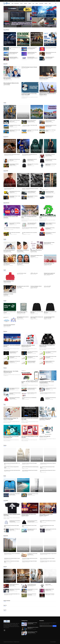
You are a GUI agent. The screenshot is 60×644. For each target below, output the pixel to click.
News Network (14, 0)
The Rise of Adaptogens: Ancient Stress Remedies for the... (9, 458)
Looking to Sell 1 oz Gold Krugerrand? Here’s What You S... (14, 361)
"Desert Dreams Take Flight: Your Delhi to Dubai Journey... (14, 130)
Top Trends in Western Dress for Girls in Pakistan (50, 150)
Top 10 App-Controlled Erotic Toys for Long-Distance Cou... (29, 233)
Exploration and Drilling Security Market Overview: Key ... (49, 361)
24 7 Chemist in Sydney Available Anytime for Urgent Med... (36, 489)
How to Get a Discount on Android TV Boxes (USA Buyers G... (50, 233)
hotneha (23, 228)
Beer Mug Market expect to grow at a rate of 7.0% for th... (23, 317)
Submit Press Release (19, 0)
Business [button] (25, 3)
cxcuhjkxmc (46, 229)
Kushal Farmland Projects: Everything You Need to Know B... (50, 548)
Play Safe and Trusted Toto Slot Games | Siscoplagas (29, 463)
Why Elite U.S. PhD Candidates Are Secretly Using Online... (46, 78)
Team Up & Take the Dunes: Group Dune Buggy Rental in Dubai (50, 125)
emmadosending (5, 252)
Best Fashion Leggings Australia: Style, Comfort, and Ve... (50, 529)
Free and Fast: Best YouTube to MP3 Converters (11, 217)
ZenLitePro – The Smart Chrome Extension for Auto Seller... (30, 188)
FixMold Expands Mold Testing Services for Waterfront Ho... (13, 53)
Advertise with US (29, 0)
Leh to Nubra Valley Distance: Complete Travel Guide (14, 125)
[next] (30, 16)
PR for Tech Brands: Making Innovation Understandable (11, 84)
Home (12, 3)
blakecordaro (41, 393)
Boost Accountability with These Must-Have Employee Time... (11, 437)
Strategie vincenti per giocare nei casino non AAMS (14, 585)
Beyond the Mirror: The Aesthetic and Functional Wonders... (23, 251)
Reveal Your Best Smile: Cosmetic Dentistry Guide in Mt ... (49, 243)
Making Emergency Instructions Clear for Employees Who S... (47, 94)
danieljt (4, 326)
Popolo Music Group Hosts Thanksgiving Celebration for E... (14, 57)
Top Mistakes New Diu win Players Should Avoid (47, 217)
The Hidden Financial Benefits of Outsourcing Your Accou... (31, 388)
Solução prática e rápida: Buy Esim (9, 489)
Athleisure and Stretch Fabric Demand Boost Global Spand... (50, 459)
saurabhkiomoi (29, 122)
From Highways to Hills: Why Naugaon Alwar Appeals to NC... (23, 549)
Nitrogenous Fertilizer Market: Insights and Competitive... (14, 357)
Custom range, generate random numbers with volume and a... (31, 223)
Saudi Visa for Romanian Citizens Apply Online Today (32, 130)
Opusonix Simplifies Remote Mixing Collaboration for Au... (50, 25)
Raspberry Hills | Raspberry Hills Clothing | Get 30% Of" (9, 184)
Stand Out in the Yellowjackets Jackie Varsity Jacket (14, 159)
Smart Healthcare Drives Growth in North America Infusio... (12, 470)
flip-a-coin (28, 224)
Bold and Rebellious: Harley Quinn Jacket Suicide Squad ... (50, 155)
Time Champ (5, 438)
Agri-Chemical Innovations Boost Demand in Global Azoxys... (47, 467)
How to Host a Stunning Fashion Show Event (29, 217)
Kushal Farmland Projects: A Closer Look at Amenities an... (12, 553)
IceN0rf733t (46, 585)
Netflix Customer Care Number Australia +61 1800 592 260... (36, 580)
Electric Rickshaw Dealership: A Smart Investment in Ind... (14, 191)
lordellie (28, 586)
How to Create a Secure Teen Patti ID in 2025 (14, 233)
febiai (10, 394)
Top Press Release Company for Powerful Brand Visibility (49, 57)
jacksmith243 (11, 122)
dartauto (10, 197)
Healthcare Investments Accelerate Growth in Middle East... (11, 526)
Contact (4, 0)
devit (4, 218)
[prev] (5, 16)
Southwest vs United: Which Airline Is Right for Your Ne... (14, 121)
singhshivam (5, 554)
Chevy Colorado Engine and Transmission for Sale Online (23, 184)
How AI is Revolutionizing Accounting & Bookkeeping (14, 393)
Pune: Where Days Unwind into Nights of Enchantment (29, 227)
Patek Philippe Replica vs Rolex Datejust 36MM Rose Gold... (50, 164)
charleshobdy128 (29, 633)
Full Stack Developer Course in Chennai (29, 67)
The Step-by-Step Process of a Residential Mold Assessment (31, 585)
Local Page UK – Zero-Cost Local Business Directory (12, 346)
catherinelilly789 (19, 313)
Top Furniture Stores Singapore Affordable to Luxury (23, 580)
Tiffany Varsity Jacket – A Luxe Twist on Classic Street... (32, 164)
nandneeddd (23, 126)
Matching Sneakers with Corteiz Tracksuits (22, 150)
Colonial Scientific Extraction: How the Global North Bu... (32, 494)
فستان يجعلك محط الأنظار (34, 273)
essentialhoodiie (19, 460)
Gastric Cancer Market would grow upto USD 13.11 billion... (36, 317)
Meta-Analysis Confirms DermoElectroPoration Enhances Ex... (32, 57)
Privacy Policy (8, 0)
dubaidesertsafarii (47, 131)
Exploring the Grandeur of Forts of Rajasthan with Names (50, 121)
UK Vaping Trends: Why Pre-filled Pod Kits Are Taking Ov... (12, 154)
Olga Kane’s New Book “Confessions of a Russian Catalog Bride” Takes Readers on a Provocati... (43, 15)
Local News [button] (41, 3)
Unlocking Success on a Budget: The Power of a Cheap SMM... (11, 419)
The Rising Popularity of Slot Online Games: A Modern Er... (48, 463)
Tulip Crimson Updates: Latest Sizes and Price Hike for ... (9, 549)
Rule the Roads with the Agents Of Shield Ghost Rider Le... (32, 159)
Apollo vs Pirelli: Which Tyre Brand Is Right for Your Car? (32, 196)
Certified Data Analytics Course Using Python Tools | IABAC (29, 94)
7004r (41, 188)
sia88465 (46, 460)
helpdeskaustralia (33, 581)
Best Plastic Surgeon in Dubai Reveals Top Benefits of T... (23, 264)
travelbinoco (10, 131)
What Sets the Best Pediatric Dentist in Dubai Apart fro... (36, 256)
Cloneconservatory (29, 595)
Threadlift (18, 265)
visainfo (28, 131)
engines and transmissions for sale (9, 188)
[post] (18, 16)
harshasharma (47, 353)
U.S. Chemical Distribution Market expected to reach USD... (49, 317)
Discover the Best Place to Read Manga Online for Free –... (14, 223)
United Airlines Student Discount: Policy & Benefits (9, 116)
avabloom (5, 313)
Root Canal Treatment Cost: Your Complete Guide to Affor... (49, 264)
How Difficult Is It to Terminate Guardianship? (8, 294)
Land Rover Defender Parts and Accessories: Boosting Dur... (31, 191)
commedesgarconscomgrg (12, 522)
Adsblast (28, 555)
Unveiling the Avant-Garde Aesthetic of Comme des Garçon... (14, 521)
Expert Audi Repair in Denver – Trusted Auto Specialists (14, 196)
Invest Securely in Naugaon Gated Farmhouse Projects (29, 558)
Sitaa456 (23, 468)
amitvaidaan (10, 165)
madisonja (5, 189)
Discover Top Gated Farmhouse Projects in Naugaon (47, 558)
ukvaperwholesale (6, 155)
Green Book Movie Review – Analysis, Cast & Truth (22, 43)
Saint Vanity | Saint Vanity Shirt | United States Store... (36, 312)
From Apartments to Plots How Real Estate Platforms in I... (32, 554)
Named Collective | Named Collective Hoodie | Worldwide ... (14, 398)
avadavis (31, 252)
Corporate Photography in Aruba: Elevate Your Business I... (23, 489)
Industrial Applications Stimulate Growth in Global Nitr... (30, 470)
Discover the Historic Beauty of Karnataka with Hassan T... (31, 121)
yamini (10, 495)
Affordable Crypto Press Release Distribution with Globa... (8, 42)
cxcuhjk (4, 516)
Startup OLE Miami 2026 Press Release (50, 47)
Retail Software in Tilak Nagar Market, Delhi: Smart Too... (14, 589)
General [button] (46, 3)
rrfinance (28, 393)
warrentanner (23, 218)
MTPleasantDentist (46, 244)
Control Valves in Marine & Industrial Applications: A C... (32, 352)
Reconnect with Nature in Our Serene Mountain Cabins (32, 589)
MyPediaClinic (32, 257)
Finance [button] (29, 3)
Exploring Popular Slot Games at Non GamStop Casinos (29, 515)
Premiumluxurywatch (47, 165)
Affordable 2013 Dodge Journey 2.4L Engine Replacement (35, 183)
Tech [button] (33, 3)
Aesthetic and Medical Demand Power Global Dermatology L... (30, 467)
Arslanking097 (32, 313)
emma (44, 275)
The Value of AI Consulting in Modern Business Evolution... (14, 494)
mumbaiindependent (6, 229)
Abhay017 (23, 399)
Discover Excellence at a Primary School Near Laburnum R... (11, 78)
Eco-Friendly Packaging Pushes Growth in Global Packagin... (47, 526)
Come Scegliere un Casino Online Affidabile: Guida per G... (46, 515)
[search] (55, 3)
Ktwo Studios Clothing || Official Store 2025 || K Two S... (50, 398)
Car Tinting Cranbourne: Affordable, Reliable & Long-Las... (49, 183)
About (11, 0)
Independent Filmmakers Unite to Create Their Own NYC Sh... (32, 53)
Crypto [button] (21, 3)
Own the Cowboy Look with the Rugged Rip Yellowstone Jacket (50, 159)
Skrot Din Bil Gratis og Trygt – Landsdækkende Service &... (49, 196)
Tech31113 (23, 438)
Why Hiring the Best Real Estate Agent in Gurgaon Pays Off (48, 553)
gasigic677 (31, 288)
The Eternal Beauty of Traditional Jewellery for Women (14, 164)
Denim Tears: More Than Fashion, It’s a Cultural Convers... (47, 346)
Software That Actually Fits (44, 436)
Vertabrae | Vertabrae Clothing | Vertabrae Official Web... (12, 515)
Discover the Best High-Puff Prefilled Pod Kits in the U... (29, 154)
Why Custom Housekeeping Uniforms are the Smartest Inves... (9, 579)
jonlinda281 (23, 464)
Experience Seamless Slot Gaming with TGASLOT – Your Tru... (12, 463)
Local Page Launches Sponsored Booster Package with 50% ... (32, 48)
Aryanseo (5, 468)
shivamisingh (23, 189)
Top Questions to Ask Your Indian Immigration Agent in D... (23, 116)
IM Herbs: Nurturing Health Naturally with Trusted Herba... (36, 459)
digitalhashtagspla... (6, 265)
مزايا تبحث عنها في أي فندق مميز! (21, 273)
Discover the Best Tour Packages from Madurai (35, 116)
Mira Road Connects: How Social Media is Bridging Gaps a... (12, 228)
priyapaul (18, 288)
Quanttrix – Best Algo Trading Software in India (30, 382)
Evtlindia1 (10, 530)
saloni (40, 420)
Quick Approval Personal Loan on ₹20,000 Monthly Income (29, 398)
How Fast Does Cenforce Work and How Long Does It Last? (9, 251)
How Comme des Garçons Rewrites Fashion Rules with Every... (32, 521)
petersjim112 (46, 234)
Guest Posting (24, 0)
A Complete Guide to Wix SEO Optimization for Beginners (45, 419)
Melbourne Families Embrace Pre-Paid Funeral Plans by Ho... (50, 53)
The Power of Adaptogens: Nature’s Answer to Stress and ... (36, 287)
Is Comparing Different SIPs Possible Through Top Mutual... (46, 382)
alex (5, 25)
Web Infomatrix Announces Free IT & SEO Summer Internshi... (49, 42)
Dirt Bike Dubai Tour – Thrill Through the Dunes (50, 130)
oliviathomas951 (29, 624)
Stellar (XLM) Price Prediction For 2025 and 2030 (10, 312)
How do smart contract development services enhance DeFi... (9, 325)
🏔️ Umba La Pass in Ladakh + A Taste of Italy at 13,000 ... (30, 125)
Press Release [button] (16, 3)
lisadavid (32, 460)
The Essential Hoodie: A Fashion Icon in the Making (22, 459)
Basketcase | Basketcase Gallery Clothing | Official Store (9, 281)
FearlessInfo (28, 495)
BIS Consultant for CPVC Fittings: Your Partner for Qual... (14, 529)
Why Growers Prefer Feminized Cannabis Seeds (31, 594)
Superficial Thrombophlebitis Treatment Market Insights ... (31, 361)
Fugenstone (46, 581)
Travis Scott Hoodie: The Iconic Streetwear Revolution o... (13, 352)
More (49, 3)
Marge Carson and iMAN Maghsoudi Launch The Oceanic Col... (37, 24)
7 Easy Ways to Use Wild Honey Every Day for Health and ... (9, 264)
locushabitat (19, 581)
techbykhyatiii (41, 437)
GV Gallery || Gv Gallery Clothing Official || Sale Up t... (49, 228)
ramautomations (29, 353)
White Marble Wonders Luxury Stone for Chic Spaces (50, 580)
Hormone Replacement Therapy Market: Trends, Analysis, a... (50, 352)
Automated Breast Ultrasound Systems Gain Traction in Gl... (47, 470)
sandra (18, 274)
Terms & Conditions (53, 641)
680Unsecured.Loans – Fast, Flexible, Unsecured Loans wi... (11, 372)
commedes (23, 347)
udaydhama (5, 581)
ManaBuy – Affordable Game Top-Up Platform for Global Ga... (50, 223)
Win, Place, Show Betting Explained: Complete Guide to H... (36, 42)
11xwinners (10, 234)
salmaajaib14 (18, 252)
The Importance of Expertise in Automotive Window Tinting (49, 191)
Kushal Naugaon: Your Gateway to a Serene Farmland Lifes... (36, 549)
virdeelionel (46, 156)
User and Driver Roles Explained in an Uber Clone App (30, 437)
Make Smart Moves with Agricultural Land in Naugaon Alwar (11, 561)
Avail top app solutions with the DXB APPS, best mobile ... (30, 419)
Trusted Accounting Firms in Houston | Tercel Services (50, 388)
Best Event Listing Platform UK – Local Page (14, 48)
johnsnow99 (10, 224)
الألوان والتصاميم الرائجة (47, 286)
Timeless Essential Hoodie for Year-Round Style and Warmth (36, 150)
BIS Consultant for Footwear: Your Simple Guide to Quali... (32, 529)
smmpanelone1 (5, 420)
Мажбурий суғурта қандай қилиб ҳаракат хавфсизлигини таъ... (49, 274)
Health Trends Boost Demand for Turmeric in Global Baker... (29, 526)
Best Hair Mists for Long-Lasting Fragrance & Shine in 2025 (22, 312)
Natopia (46, 530)
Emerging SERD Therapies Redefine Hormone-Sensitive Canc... (48, 521)
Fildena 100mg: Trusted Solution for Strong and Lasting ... (36, 251)
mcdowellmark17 (24, 234)
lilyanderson (28, 197)
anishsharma (41, 218)
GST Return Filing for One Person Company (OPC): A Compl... (11, 467)
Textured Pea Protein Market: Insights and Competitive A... (32, 357)
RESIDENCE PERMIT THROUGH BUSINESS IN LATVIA (49, 589)
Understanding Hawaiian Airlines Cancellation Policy (49, 116)
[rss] (4, 630)
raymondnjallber (42, 189)
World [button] (37, 3)
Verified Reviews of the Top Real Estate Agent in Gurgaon (12, 558)
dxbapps (22, 420)
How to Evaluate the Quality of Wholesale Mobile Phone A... (9, 150)
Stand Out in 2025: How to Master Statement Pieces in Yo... (28, 346)
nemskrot (46, 197)
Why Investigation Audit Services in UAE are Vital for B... (14, 388)
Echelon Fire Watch (48, 584)
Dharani (22, 68)
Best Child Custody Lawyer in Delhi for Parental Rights (23, 287)
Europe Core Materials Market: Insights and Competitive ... (50, 357)
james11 (5, 85)
